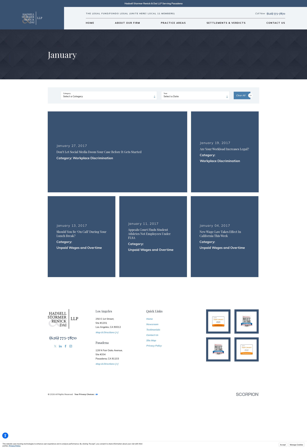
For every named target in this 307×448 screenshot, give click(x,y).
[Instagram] (70, 300)
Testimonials (153, 283)
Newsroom (152, 278)
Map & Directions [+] (107, 286)
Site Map (151, 294)
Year (165, 93)
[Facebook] (65, 300)
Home (149, 272)
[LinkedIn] (60, 300)
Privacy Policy (154, 299)
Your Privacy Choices (84, 348)
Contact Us (152, 288)
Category (67, 93)
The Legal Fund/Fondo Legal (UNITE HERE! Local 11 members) (130, 13)
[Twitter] (55, 300)
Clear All (240, 95)
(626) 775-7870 (276, 13)
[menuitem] (90, 23)
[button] (5, 436)
